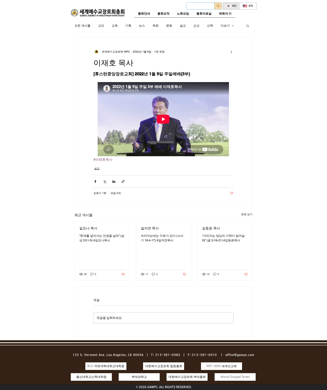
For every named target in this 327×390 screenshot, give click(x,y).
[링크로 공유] (123, 181)
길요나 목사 (88, 228)
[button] (247, 25)
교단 (101, 25)
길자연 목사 (150, 228)
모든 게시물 (82, 25)
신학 (210, 25)
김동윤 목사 (211, 228)
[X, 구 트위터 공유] (104, 181)
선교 (196, 25)
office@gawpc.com (239, 355)
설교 (183, 25)
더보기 (225, 25)
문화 (169, 25)
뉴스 (142, 25)
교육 (115, 25)
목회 (156, 25)
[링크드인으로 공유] (114, 181)
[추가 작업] (231, 51)
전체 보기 (246, 214)
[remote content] (163, 119)
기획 (128, 25)
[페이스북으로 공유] (95, 181)
